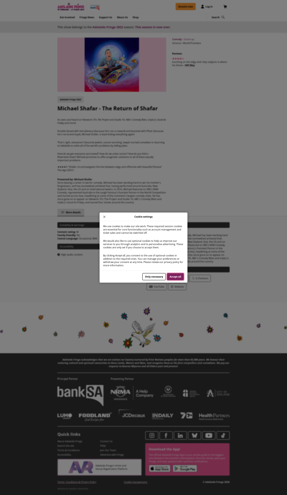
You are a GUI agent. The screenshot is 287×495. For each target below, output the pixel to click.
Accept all (175, 276)
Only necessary (154, 276)
